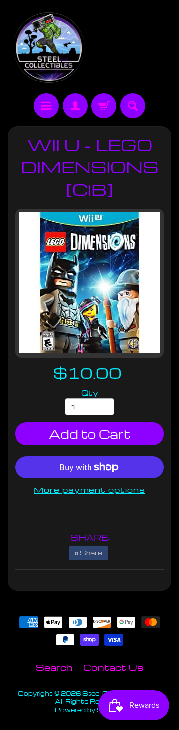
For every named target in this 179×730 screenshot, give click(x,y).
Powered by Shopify (89, 710)
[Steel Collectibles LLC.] (49, 48)
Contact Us (113, 667)
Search (54, 667)
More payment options (89, 490)
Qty (89, 393)
